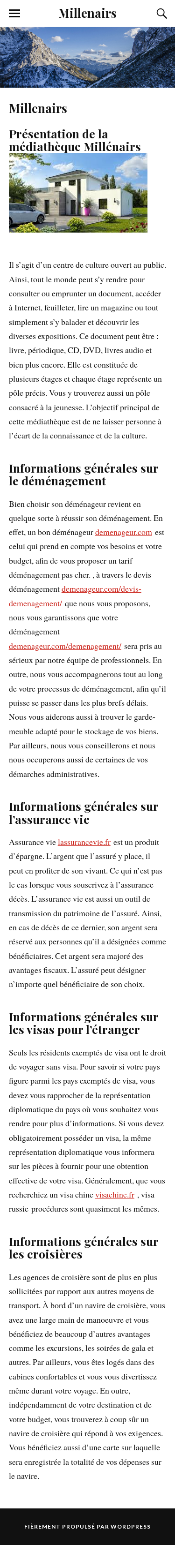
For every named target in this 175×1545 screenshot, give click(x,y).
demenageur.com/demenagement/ (65, 645)
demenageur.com (123, 531)
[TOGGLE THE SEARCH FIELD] (160, 13)
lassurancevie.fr (84, 841)
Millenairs (87, 13)
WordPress (131, 1526)
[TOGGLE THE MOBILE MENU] (14, 13)
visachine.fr (114, 1194)
